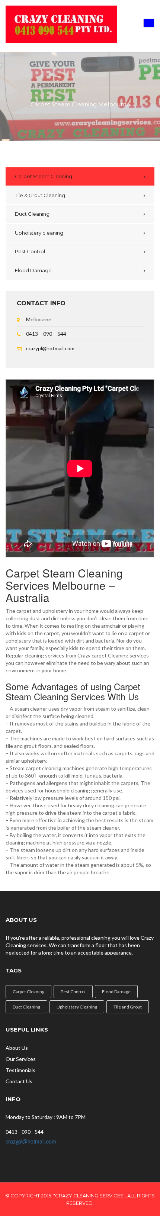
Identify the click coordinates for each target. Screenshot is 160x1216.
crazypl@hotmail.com (31, 1141)
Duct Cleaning (32, 214)
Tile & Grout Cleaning (40, 195)
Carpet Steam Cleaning (43, 176)
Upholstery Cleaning (77, 1007)
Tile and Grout (127, 1007)
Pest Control (30, 251)
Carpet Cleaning (28, 991)
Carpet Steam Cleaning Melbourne (80, 105)
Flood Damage (33, 270)
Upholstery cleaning (39, 233)
